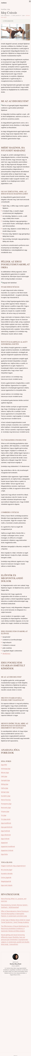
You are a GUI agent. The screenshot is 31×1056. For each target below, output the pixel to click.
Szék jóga (4, 776)
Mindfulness (6, 653)
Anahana (4, 3)
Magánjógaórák (6, 881)
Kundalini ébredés (7, 873)
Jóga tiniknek (5, 839)
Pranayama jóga (6, 804)
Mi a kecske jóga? (6, 870)
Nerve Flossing (5, 800)
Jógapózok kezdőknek (8, 846)
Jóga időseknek (6, 835)
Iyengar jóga (5, 792)
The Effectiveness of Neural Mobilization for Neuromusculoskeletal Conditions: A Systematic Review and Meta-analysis (15, 928)
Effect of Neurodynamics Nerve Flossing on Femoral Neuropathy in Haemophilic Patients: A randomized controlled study (15, 913)
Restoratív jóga (6, 807)
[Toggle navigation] (30, 2)
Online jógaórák (6, 877)
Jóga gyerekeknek (6, 827)
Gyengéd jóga (5, 780)
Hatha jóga (4, 788)
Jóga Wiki (4, 765)
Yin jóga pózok (5, 819)
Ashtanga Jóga (5, 768)
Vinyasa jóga (5, 811)
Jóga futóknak (5, 831)
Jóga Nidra (4, 854)
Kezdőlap (3, 9)
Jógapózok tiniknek (7, 850)
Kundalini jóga (5, 796)
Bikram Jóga (5, 772)
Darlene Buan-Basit (15, 964)
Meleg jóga (4, 784)
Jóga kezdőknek (6, 823)
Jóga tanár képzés (6, 885)
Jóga (8, 9)
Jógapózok (4, 842)
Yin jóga (3, 815)
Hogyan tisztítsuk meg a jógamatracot (13, 866)
